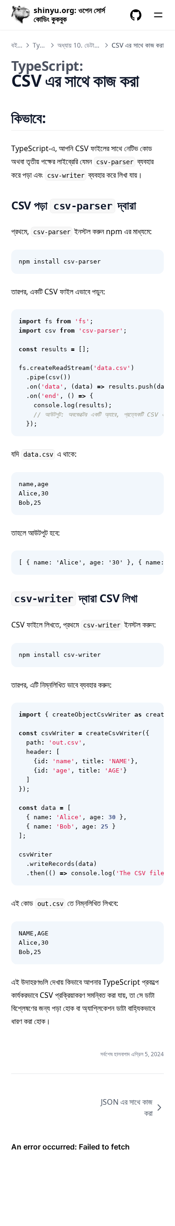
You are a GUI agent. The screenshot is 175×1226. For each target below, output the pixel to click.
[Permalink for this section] (57, 117)
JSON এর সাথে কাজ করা (127, 1107)
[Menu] (158, 15)
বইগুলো (19, 45)
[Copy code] (152, 262)
